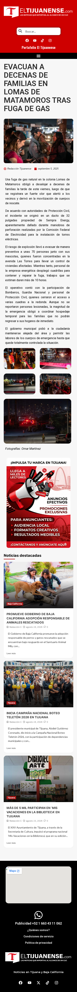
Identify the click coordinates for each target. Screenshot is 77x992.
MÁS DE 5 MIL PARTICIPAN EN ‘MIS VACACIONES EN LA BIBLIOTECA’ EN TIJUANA (33, 812)
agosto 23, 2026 (34, 821)
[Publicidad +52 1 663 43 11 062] (38, 915)
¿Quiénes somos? (38, 930)
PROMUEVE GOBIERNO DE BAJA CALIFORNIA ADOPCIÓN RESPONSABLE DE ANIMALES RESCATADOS (38, 618)
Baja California (15, 603)
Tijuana (11, 703)
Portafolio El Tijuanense (39, 47)
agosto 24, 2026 (34, 627)
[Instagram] (50, 40)
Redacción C (16, 627)
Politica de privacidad (38, 942)
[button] (39, 56)
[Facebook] (27, 40)
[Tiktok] (42, 40)
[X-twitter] (38, 982)
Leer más (11, 653)
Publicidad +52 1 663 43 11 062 (38, 923)
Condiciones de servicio (39, 936)
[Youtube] (34, 40)
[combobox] (39, 31)
